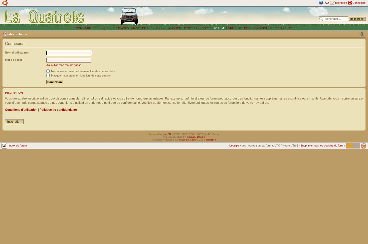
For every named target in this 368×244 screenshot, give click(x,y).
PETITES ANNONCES (197, 28)
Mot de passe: (14, 59)
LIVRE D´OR (234, 28)
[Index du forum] (45, 16)
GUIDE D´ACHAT (281, 28)
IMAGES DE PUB (141, 28)
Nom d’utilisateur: (17, 52)
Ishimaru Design (196, 137)
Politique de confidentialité (58, 110)
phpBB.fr (211, 139)
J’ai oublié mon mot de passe (63, 65)
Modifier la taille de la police (361, 34)
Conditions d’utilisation (21, 110)
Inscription (340, 2)
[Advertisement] (245, 16)
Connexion (358, 2)
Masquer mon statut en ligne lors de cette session (80, 75)
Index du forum (17, 34)
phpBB (167, 134)
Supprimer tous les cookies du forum (322, 145)
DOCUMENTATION (256, 28)
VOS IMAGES (120, 28)
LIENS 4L (160, 28)
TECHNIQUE (101, 28)
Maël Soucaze (187, 139)
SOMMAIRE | (84, 28)
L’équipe (234, 145)
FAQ (326, 2)
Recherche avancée (353, 22)
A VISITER (174, 28)
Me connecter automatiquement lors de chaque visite (82, 71)
